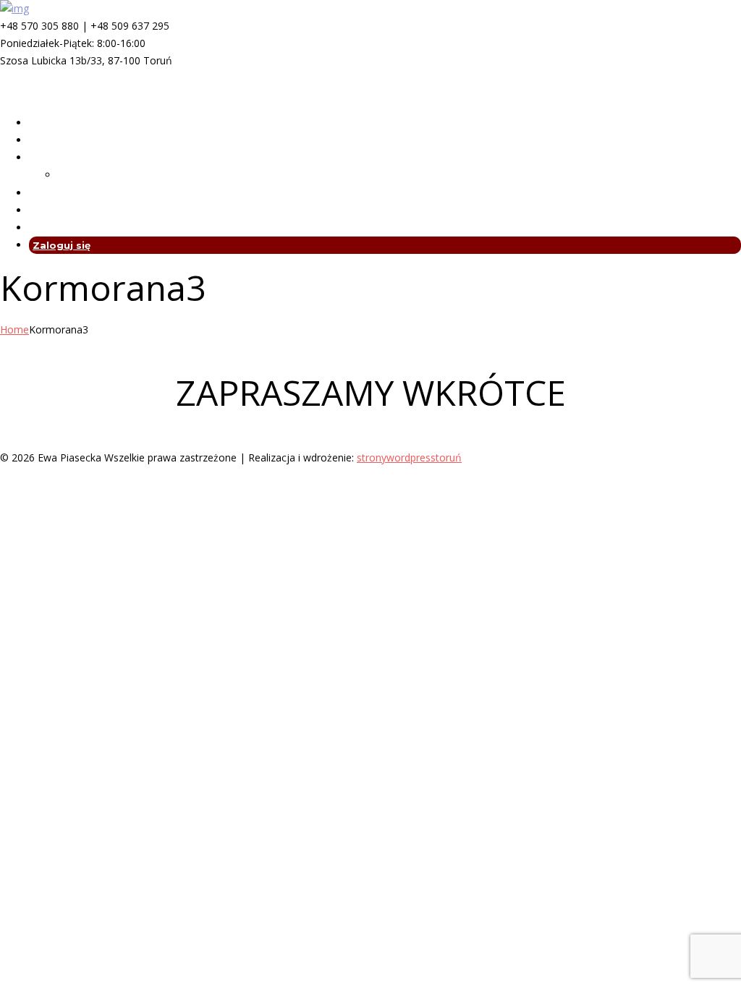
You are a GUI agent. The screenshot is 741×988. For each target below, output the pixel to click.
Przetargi (81, 175)
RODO (45, 193)
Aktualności (60, 210)
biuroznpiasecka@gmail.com (66, 78)
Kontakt (51, 228)
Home (14, 329)
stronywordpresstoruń (409, 457)
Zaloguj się (61, 245)
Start (42, 123)
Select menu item (41, 95)
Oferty (46, 157)
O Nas (44, 140)
